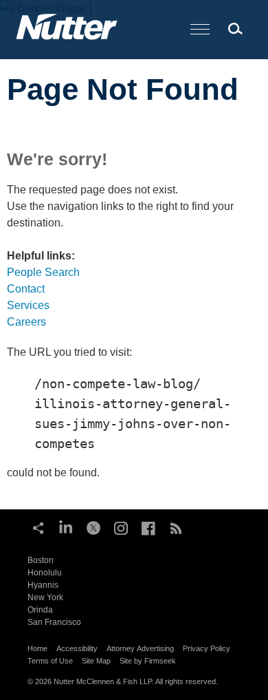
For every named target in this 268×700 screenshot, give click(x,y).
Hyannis (42, 585)
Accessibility (77, 648)
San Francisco (54, 622)
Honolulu (44, 572)
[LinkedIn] (66, 526)
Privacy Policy (206, 648)
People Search (43, 272)
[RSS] (176, 526)
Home (37, 648)
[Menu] (200, 30)
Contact (26, 289)
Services (28, 305)
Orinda (40, 610)
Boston (40, 560)
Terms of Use (50, 661)
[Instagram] (121, 526)
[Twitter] (93, 526)
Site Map (96, 661)
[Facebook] (148, 526)
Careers (26, 322)
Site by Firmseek (148, 661)
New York (45, 597)
